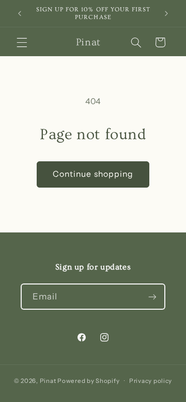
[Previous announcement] (19, 13)
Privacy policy (150, 380)
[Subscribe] (152, 296)
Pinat (48, 380)
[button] (22, 42)
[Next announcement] (166, 13)
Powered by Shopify (88, 380)
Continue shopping (93, 174)
